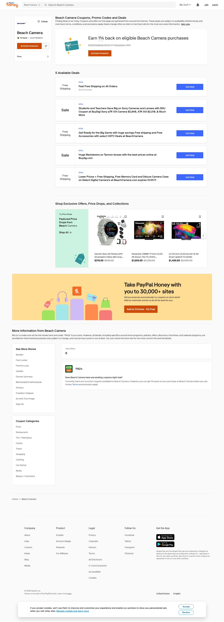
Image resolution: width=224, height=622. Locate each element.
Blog (26, 559)
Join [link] (206, 4)
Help (26, 541)
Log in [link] (215, 4)
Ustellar (19, 371)
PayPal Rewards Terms (99, 45)
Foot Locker (21, 360)
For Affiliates (62, 553)
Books (19, 470)
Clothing (20, 459)
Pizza (18, 426)
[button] (168, 593)
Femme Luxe (22, 365)
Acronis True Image (25, 398)
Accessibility (95, 571)
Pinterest (129, 553)
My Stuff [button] (184, 4)
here (69, 593)
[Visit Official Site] (46, 46)
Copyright (93, 541)
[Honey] (12, 5)
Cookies (92, 578)
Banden (19, 354)
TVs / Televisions (24, 437)
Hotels (19, 443)
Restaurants (22, 432)
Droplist (60, 535)
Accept (186, 606)
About (27, 535)
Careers (28, 547)
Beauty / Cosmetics (25, 476)
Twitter (128, 541)
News (27, 553)
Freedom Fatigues (25, 393)
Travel (19, 448)
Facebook (129, 535)
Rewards (60, 547)
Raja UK (20, 404)
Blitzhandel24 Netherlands (29, 382)
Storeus (19, 387)
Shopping (20, 454)
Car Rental (21, 465)
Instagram (130, 547)
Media (27, 565)
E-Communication (98, 565)
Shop (19, 56)
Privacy (92, 535)
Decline (186, 612)
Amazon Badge (63, 541)
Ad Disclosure (95, 559)
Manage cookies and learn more (72, 611)
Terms (75, 384)
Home (15, 499)
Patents (92, 547)
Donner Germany (24, 376)
